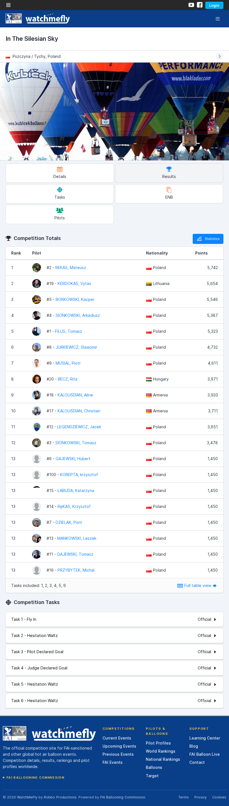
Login (214, 5)
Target (152, 775)
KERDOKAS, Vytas (74, 283)
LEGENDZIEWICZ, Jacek (79, 426)
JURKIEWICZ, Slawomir (76, 347)
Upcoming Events (119, 746)
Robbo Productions (60, 797)
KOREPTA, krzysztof (79, 474)
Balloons (154, 767)
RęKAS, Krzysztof (74, 506)
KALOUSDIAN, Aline (75, 395)
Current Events (116, 738)
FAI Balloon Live (204, 754)
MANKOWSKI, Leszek (76, 538)
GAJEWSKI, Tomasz (75, 554)
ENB (169, 197)
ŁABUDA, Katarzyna (76, 490)
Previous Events (118, 754)
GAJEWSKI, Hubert (73, 458)
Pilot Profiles (158, 743)
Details (59, 176)
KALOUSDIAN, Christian (79, 410)
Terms (183, 797)
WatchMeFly (27, 797)
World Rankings (160, 751)
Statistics (212, 239)
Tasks (59, 197)
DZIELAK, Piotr (69, 522)
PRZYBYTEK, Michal (76, 570)
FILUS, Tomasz (68, 331)
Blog (193, 746)
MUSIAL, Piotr (68, 363)
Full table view (198, 585)
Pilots (59, 217)
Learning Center (204, 738)
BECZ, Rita (67, 379)
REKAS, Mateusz (70, 267)
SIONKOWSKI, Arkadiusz (78, 315)
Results (169, 176)
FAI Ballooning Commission (35, 777)
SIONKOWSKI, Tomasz (75, 442)
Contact (197, 762)
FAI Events (112, 762)
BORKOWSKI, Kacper (75, 299)
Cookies (219, 797)
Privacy (200, 797)
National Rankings (163, 759)
